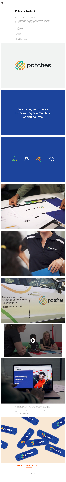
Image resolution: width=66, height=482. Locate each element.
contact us (29, 467)
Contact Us (61, 3)
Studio (44, 3)
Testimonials (55, 3)
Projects (49, 3)
